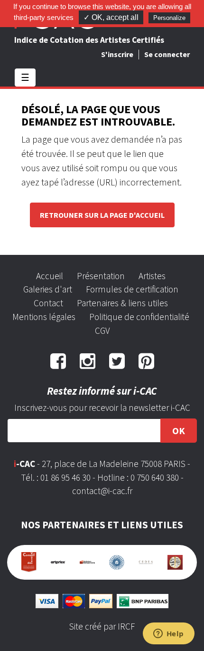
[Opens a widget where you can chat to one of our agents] (168, 634)
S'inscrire (117, 54)
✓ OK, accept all (111, 17)
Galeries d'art (47, 289)
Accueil (49, 276)
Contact (48, 303)
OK (178, 431)
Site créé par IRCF (102, 626)
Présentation (101, 276)
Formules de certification (132, 289)
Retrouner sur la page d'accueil (102, 215)
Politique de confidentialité (139, 316)
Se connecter (167, 54)
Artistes (152, 276)
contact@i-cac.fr (102, 490)
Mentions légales (43, 316)
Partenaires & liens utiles (122, 303)
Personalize (169, 17)
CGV (102, 330)
